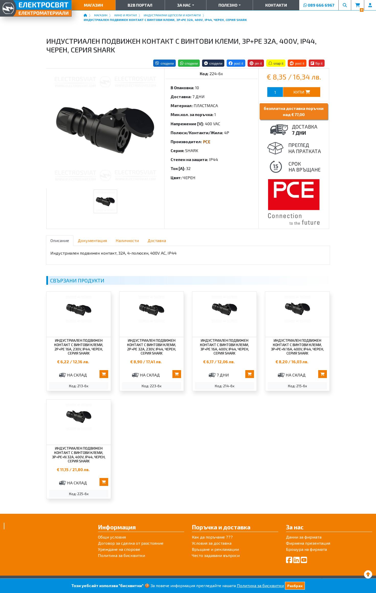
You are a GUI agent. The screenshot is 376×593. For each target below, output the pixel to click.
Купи (299, 91)
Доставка (157, 240)
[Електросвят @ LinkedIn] (296, 559)
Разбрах (295, 586)
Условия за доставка (211, 543)
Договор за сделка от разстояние (130, 543)
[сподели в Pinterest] (256, 63)
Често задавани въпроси (216, 555)
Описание (59, 240)
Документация (92, 240)
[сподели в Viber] (164, 63)
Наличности (127, 240)
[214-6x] (105, 128)
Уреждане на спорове (119, 549)
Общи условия (112, 536)
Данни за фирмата (304, 536)
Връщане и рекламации (215, 549)
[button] (185, 5)
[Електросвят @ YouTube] (304, 559)
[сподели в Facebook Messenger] (213, 63)
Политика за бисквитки (121, 555)
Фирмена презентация (308, 543)
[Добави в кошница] (103, 374)
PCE (206, 141)
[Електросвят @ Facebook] (289, 559)
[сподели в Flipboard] (317, 63)
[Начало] (85, 15)
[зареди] (368, 574)
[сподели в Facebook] (236, 63)
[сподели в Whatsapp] (189, 63)
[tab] (59, 240)
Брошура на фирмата (306, 549)
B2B (140, 5)
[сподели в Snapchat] (275, 63)
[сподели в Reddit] (297, 63)
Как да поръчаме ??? (212, 536)
